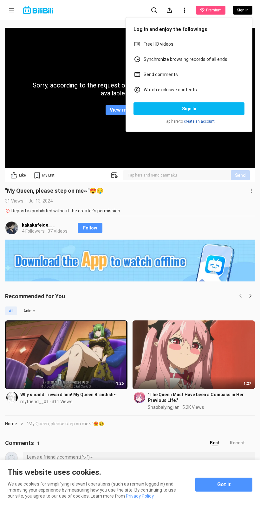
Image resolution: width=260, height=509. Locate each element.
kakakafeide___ (38, 225)
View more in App (130, 110)
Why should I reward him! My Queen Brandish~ (68, 394)
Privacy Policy (140, 496)
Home (11, 423)
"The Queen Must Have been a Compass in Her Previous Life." (196, 397)
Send (240, 175)
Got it (224, 484)
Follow (90, 227)
